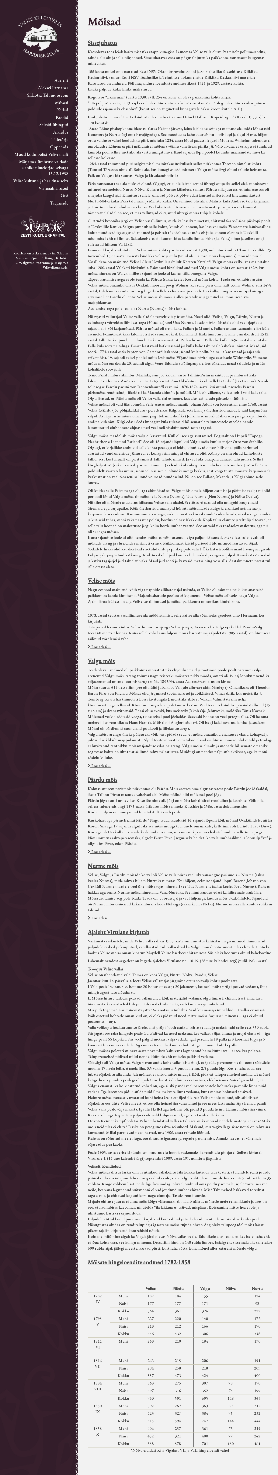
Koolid (62, 117)
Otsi (64, 195)
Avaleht (61, 80)
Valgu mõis (101, 661)
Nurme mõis (103, 866)
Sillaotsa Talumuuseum (47, 95)
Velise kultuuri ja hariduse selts (40, 181)
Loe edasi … (100, 646)
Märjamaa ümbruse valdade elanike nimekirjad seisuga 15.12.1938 (43, 167)
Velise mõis (101, 581)
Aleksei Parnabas (53, 88)
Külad (62, 110)
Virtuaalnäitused (53, 188)
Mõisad (61, 102)
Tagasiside (59, 203)
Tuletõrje (59, 139)
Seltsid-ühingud (54, 125)
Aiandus (60, 132)
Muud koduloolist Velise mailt (41, 154)
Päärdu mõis (102, 780)
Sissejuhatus (102, 43)
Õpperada (59, 147)
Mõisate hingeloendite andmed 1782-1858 (139, 1262)
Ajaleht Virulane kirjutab (118, 932)
